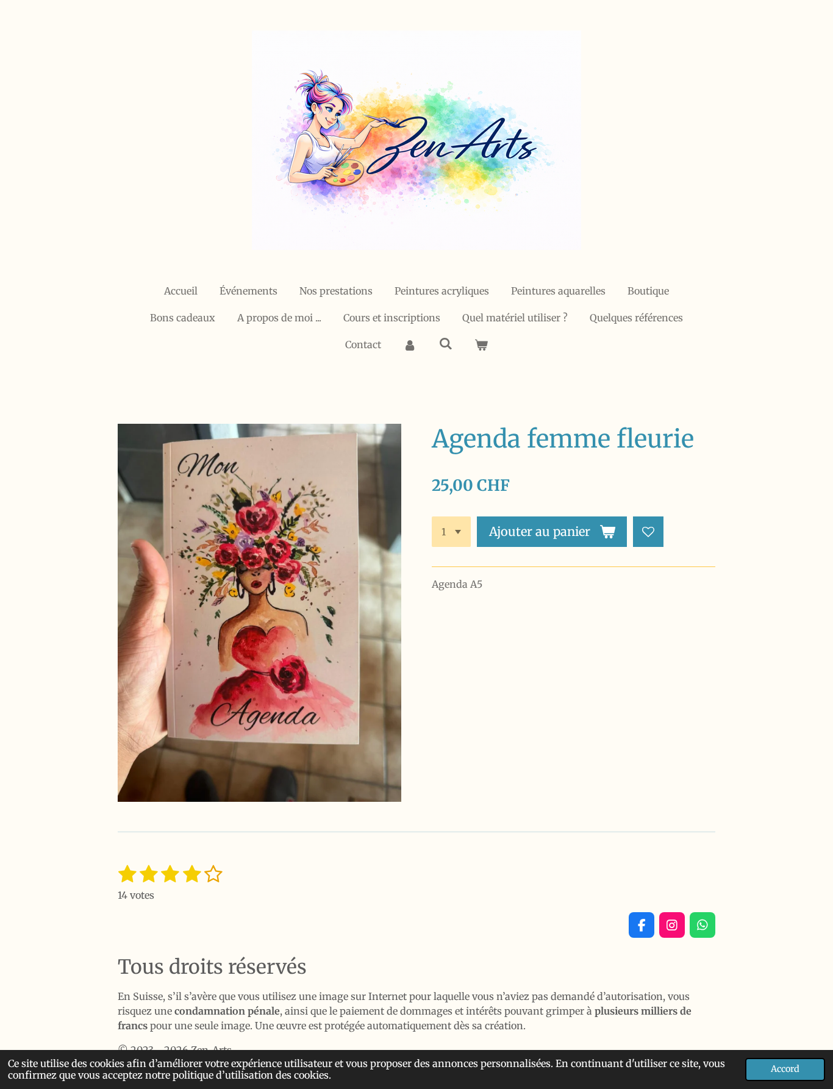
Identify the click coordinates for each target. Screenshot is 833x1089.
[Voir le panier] (481, 344)
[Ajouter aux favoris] (648, 531)
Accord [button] (785, 1068)
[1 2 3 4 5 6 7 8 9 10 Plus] (451, 531)
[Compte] (409, 344)
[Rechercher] (445, 343)
